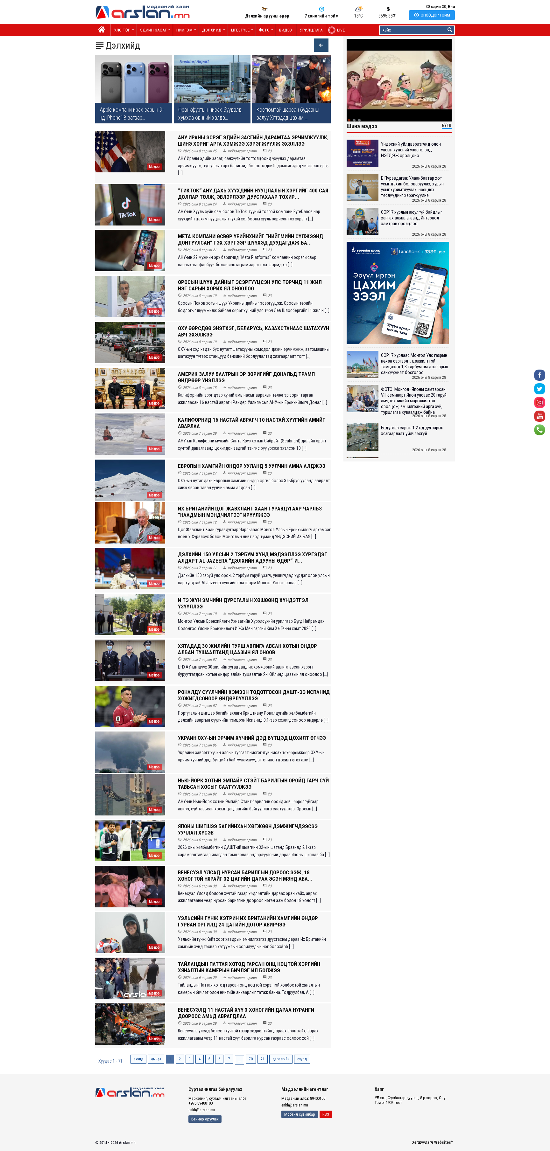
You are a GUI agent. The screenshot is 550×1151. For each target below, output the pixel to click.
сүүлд (302, 1059)
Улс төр (122, 30)
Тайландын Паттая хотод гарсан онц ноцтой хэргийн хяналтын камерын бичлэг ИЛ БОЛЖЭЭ (249, 967)
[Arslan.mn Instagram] (539, 402)
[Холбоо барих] (539, 429)
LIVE (337, 30)
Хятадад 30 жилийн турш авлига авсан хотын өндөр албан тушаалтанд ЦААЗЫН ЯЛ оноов (247, 649)
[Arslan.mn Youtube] (539, 416)
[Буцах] (318, 46)
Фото (264, 30)
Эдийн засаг (153, 30)
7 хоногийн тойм (322, 15)
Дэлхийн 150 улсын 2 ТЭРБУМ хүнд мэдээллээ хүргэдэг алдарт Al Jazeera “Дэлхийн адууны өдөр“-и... (252, 557)
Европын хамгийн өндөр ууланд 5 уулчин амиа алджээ (251, 466)
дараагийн (280, 1059)
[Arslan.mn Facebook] (539, 375)
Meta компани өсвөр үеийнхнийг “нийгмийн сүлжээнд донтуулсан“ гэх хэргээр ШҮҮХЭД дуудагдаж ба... (250, 239)
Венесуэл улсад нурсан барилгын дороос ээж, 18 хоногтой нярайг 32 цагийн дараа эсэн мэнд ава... (245, 875)
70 (251, 1059)
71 (262, 1059)
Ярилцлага (311, 30)
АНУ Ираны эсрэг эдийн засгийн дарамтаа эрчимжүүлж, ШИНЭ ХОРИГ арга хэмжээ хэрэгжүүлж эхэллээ (253, 140)
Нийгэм (184, 30)
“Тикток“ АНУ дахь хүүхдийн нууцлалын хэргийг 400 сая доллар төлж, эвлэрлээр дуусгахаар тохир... (253, 193)
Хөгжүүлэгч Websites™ (432, 1142)
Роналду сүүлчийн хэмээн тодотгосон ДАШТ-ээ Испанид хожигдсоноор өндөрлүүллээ (254, 695)
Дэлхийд (212, 30)
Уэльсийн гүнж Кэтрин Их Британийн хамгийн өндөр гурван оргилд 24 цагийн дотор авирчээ (248, 921)
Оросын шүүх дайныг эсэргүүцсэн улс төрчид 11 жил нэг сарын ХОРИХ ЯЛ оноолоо (250, 285)
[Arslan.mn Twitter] (539, 388)
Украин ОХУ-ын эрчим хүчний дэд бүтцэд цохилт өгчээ (252, 738)
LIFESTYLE (240, 30)
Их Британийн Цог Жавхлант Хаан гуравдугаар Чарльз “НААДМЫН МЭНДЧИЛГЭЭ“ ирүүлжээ (250, 511)
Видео (285, 30)
